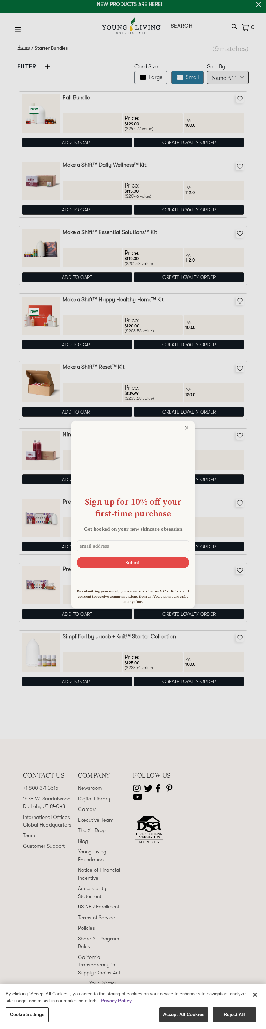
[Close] (255, 994)
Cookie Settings (27, 1014)
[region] (133, 1006)
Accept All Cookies (183, 1014)
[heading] (133, 508)
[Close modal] (186, 427)
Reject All (234, 1014)
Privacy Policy (116, 1000)
